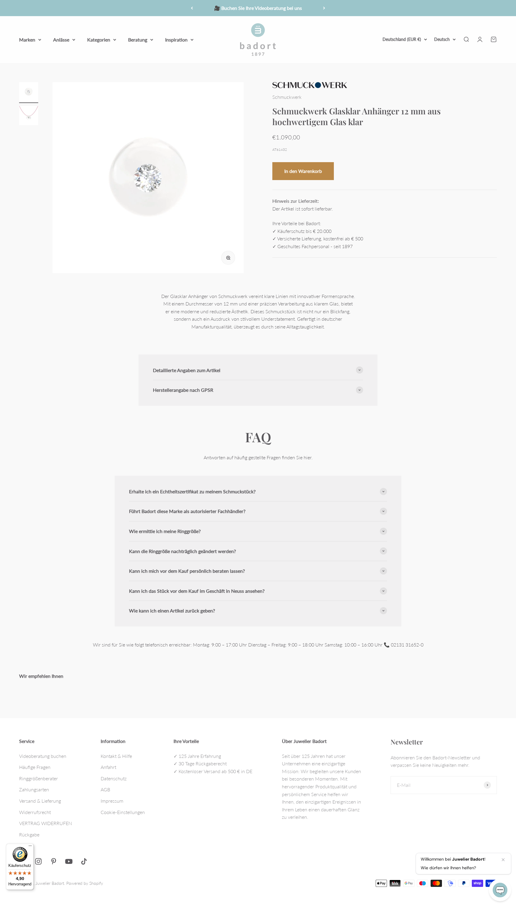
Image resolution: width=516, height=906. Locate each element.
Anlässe (61, 39)
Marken (27, 39)
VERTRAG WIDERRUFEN (45, 823)
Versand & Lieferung (40, 801)
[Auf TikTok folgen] (84, 861)
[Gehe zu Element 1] (28, 92)
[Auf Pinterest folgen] (54, 861)
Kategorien (98, 39)
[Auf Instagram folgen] (38, 861)
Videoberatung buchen (42, 756)
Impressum (112, 801)
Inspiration (176, 39)
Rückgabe (29, 834)
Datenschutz (114, 778)
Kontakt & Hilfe (116, 756)
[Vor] (324, 8)
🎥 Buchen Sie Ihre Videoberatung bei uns (258, 8)
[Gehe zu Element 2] (28, 116)
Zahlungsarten (34, 789)
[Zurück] (192, 8)
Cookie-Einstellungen (123, 812)
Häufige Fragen (34, 767)
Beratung (137, 39)
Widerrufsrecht (35, 812)
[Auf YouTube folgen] (69, 861)
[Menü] (30, 847)
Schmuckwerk (287, 96)
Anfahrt (108, 767)
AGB (105, 789)
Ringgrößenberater (38, 778)
